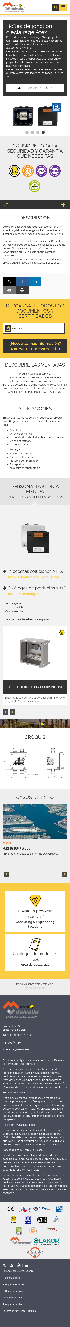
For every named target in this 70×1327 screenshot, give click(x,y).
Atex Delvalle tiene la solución (33, 577)
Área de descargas (23, 594)
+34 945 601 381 (13, 1042)
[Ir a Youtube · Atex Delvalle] (16, 1265)
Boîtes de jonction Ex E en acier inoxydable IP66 (35, 687)
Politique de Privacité (13, 1284)
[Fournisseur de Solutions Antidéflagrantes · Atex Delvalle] (14, 7)
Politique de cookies (13, 1291)
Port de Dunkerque (16, 848)
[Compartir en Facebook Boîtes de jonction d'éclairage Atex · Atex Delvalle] (22, 281)
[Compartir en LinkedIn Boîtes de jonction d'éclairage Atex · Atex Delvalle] (35, 281)
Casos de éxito (35, 797)
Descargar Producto (36, 87)
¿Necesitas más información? (35, 346)
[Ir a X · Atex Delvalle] (4, 1265)
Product (18, 328)
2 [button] (32, 132)
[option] (35, 116)
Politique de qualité (12, 1304)
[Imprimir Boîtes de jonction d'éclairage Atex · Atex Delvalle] (22, 290)
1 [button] (27, 132)
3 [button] (37, 132)
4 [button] (43, 132)
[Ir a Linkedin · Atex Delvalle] (24, 1265)
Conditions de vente (12, 1298)
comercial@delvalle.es (16, 1049)
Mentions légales (11, 1278)
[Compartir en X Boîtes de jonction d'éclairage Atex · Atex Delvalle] (9, 281)
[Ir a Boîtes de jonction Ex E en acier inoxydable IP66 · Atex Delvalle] (35, 653)
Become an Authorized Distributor (19, 1311)
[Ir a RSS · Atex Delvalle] (9, 1265)
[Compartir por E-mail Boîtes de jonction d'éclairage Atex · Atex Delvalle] (9, 290)
